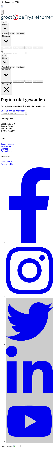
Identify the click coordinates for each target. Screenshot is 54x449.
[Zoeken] (26, 53)
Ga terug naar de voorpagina (13, 111)
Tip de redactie (7, 144)
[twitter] (29, 344)
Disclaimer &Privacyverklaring (9, 163)
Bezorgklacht (7, 151)
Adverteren (6, 146)
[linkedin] (29, 399)
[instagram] (29, 297)
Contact (4, 149)
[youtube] (29, 441)
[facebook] (29, 242)
